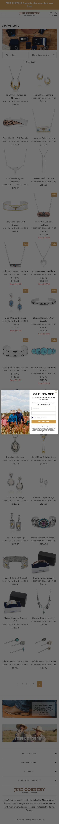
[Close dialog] (56, 391)
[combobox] (34, 417)
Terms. (43, 431)
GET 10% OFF (43, 421)
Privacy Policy (51, 430)
